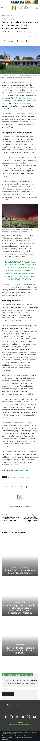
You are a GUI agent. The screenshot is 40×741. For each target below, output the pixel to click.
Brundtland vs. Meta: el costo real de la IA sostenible (20, 571)
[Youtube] (34, 717)
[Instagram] (11, 717)
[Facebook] (5, 717)
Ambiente (9, 15)
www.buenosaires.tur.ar (19, 470)
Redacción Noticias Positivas (18, 32)
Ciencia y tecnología (20, 567)
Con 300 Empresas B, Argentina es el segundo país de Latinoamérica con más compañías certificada (20, 609)
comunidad (11, 477)
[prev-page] (3, 659)
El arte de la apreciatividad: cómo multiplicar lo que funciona (20, 650)
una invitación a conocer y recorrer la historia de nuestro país (19, 100)
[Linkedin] (17, 717)
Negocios (20, 645)
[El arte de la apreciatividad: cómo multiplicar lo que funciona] (20, 636)
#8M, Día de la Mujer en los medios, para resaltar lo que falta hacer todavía (10, 519)
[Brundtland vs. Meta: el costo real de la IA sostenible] (20, 556)
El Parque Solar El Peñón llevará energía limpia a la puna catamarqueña (30, 519)
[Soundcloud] (23, 717)
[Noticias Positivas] (20, 8)
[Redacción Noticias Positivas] (3, 32)
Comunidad (13, 19)
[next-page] (6, 659)
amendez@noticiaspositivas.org (20, 724)
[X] (28, 717)
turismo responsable (23, 477)
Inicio (3, 15)
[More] (26, 41)
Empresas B (20, 602)
